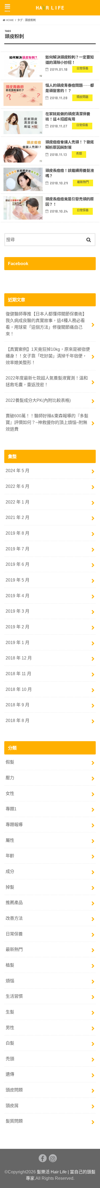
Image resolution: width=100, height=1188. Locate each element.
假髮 (10, 762)
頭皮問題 (14, 1089)
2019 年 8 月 (17, 533)
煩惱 (10, 980)
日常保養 (14, 933)
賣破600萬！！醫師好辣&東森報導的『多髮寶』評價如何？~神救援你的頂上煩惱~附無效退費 (47, 422)
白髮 (10, 1043)
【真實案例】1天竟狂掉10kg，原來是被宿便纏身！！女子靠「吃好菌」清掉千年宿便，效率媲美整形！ (48, 356)
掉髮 (10, 887)
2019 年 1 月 (17, 642)
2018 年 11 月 (18, 673)
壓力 (10, 777)
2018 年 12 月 (19, 657)
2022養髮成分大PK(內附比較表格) (38, 400)
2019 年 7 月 (17, 548)
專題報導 (14, 824)
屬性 (10, 840)
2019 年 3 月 (17, 611)
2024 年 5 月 (17, 470)
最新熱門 (14, 949)
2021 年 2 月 (17, 517)
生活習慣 (14, 996)
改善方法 (14, 918)
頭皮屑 (12, 1105)
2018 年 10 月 (19, 689)
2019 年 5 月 (17, 580)
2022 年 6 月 (17, 486)
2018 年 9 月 (17, 704)
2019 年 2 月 (17, 626)
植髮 (10, 965)
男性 (10, 1027)
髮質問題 (14, 1121)
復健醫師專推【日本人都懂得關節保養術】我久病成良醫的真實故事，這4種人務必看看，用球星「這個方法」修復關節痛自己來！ (46, 323)
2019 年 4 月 (17, 595)
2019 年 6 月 (17, 564)
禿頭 (10, 1058)
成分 (10, 871)
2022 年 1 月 (17, 502)
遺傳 (10, 1074)
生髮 (10, 1011)
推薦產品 (14, 902)
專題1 (11, 808)
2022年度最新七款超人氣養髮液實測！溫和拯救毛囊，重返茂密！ (47, 381)
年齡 (10, 855)
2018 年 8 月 (17, 720)
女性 (10, 793)
